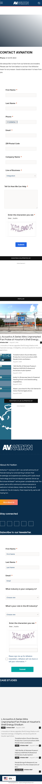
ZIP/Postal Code (13, 143)
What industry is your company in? (21, 589)
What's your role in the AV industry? (22, 606)
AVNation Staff (4, 342)
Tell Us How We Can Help (15, 186)
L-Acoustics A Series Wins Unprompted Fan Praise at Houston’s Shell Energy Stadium (20, 722)
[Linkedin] (16, 523)
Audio (3, 727)
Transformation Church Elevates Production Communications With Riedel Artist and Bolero (25, 357)
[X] (23, 523)
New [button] (9, 218)
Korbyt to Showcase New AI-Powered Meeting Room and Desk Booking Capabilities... (26, 380)
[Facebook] (2, 523)
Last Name (10, 103)
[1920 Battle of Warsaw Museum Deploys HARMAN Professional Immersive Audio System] (7, 753)
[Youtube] (31, 523)
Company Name (13, 157)
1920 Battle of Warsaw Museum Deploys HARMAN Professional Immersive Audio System (24, 368)
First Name (10, 90)
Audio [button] (15, 218)
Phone (8, 116)
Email (8, 130)
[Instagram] (9, 523)
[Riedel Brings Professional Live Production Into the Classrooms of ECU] (7, 765)
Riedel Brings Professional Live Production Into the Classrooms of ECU (27, 765)
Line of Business (13, 170)
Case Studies (19, 769)
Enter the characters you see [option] (20, 215)
